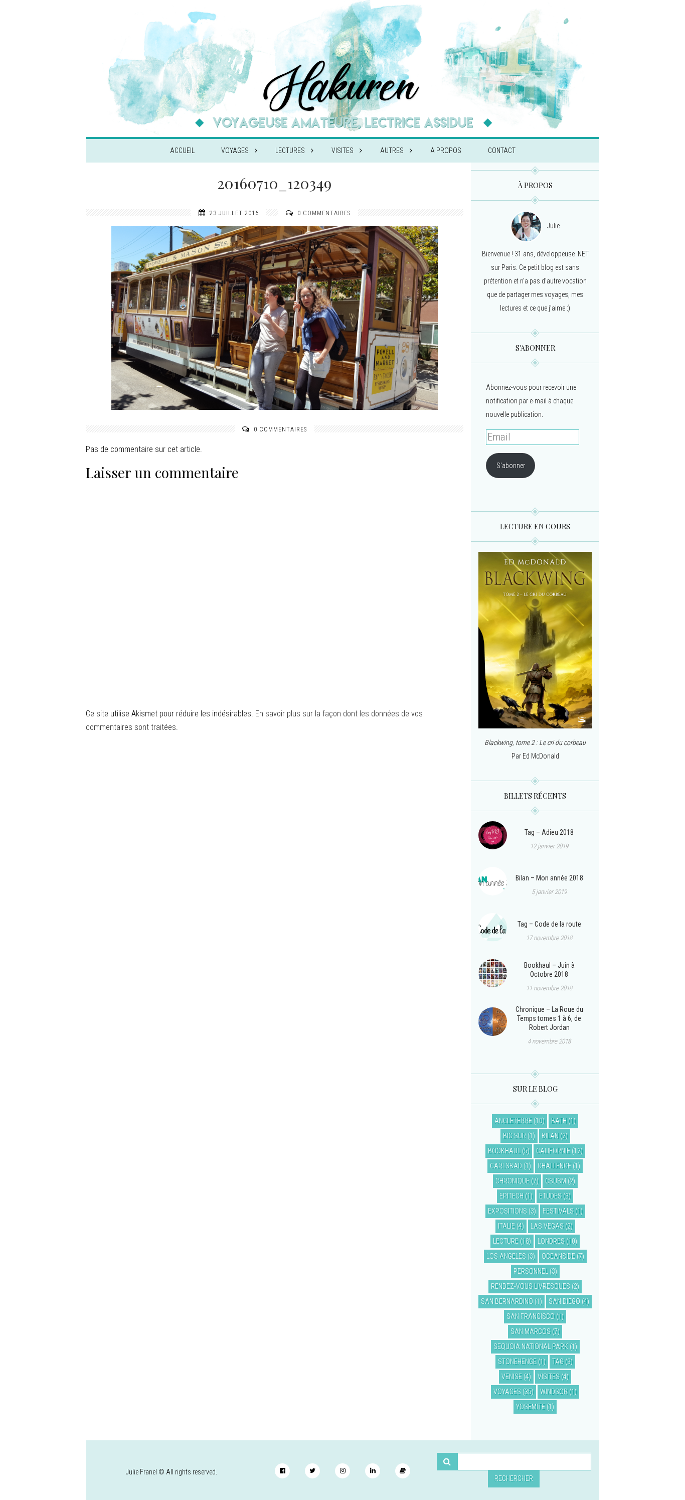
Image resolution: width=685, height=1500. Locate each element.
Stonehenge (517, 1362)
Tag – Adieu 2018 (549, 832)
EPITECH (511, 1196)
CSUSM (555, 1181)
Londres (551, 1241)
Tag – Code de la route (549, 924)
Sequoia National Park (530, 1346)
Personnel (530, 1271)
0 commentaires (324, 213)
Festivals (558, 1211)
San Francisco (530, 1316)
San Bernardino (507, 1301)
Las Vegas (547, 1226)
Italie (506, 1226)
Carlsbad (506, 1166)
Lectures (290, 150)
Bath (559, 1121)
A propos (445, 150)
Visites (342, 150)
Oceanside (558, 1256)
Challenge (554, 1166)
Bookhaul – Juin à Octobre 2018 (549, 969)
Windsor (554, 1392)
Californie (553, 1151)
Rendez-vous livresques (530, 1286)
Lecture (506, 1241)
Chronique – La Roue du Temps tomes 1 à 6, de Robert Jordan (549, 1018)
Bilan (550, 1136)
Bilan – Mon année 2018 (549, 878)
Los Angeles (506, 1256)
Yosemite (530, 1407)
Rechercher (513, 1478)
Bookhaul (504, 1151)
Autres (392, 150)
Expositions (507, 1211)
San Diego (564, 1301)
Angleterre (513, 1121)
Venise (511, 1377)
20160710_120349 (274, 183)
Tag (558, 1362)
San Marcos (530, 1331)
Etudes (550, 1196)
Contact (502, 150)
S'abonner (510, 466)
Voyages (235, 150)
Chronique (512, 1181)
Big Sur (514, 1136)
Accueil (182, 150)
